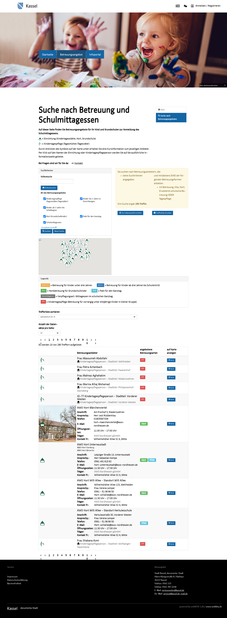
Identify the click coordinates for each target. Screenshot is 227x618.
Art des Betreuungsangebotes (53, 193)
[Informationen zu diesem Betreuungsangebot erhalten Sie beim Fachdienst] (42, 360)
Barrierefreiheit (14, 583)
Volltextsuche (46, 177)
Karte (172, 360)
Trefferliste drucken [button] (163, 213)
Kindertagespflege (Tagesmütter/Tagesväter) (57, 200)
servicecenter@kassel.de (173, 590)
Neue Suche (59, 231)
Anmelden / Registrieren (207, 6)
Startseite (47, 54)
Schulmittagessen (53, 222)
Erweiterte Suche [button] (48, 227)
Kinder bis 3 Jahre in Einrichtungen (92, 200)
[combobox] (88, 317)
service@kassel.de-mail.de (175, 594)
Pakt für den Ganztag (92, 216)
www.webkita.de (214, 607)
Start (162, 110)
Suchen (47, 231)
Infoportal (95, 54)
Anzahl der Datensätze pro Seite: (48, 326)
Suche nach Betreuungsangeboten (167, 117)
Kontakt (78, 163)
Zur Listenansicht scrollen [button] (131, 213)
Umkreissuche (50, 188)
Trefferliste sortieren (49, 312)
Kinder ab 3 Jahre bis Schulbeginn (55, 209)
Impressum (12, 577)
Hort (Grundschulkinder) (56, 216)
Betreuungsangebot (71, 54)
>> (95, 340)
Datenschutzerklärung (17, 580)
